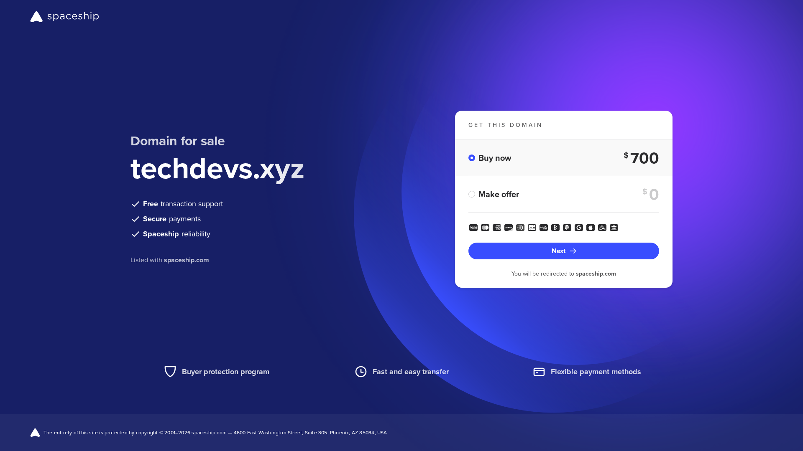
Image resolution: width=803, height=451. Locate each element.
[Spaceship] (64, 17)
